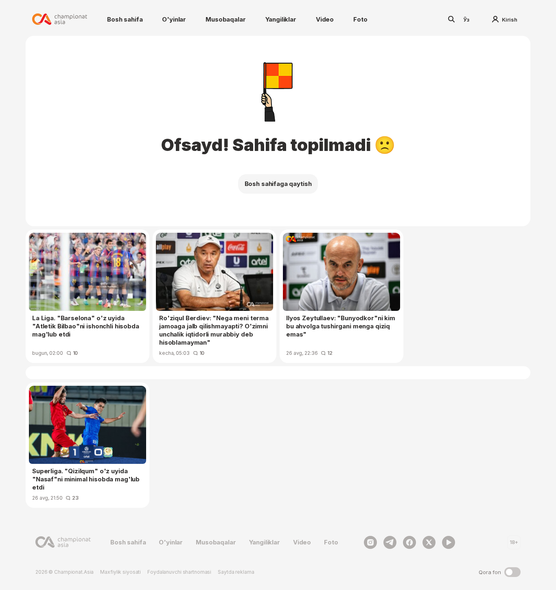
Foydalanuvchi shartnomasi (179, 572)
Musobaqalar (225, 19)
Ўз (466, 19)
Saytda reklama (236, 572)
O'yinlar (174, 19)
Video (325, 19)
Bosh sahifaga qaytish (278, 184)
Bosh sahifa (124, 19)
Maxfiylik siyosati (120, 572)
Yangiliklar (280, 19)
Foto (360, 19)
